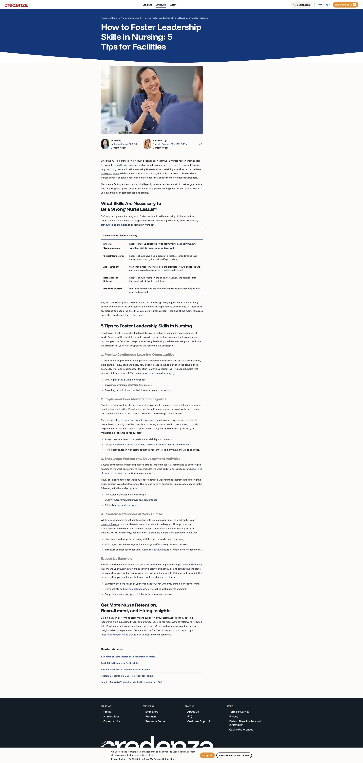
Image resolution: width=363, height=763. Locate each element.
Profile (107, 711)
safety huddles (158, 549)
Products (150, 716)
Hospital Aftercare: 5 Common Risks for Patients (125, 669)
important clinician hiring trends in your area (125, 634)
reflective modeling (192, 564)
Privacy (233, 716)
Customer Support (198, 721)
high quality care (110, 173)
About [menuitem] (173, 4)
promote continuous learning (155, 373)
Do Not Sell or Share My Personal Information (152, 759)
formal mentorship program (138, 420)
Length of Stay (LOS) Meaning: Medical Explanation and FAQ (131, 682)
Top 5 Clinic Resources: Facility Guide (120, 663)
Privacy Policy (118, 759)
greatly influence (110, 524)
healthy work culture (127, 164)
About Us (193, 711)
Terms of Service (239, 711)
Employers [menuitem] (161, 4)
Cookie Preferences (241, 729)
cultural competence (131, 588)
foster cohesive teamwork (161, 247)
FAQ (190, 716)
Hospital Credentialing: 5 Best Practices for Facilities (128, 675)
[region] (152, 263)
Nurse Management (131, 17)
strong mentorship (138, 404)
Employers (151, 711)
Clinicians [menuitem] (147, 4)
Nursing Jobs (111, 716)
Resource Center (109, 17)
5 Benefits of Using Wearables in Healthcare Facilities (128, 656)
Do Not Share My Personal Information (245, 723)
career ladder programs (126, 505)
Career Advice (112, 721)
